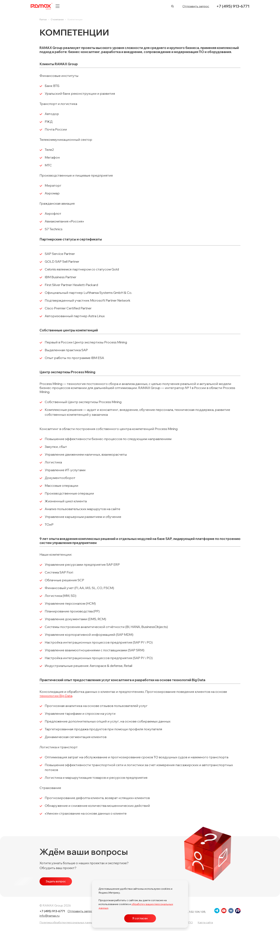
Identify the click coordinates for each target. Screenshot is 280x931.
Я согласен (140, 918)
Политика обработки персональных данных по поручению (76, 922)
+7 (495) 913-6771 (232, 6)
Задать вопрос (56, 881)
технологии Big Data (56, 696)
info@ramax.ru (49, 916)
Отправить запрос (195, 6)
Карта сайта (205, 922)
